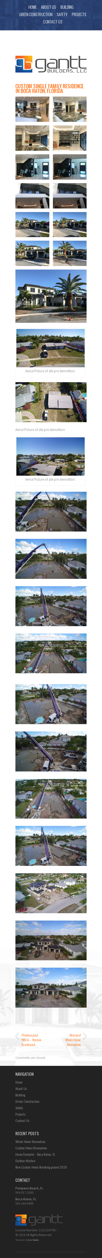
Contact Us (52, 22)
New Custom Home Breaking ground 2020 (41, 1167)
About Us (48, 7)
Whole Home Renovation (73, 1040)
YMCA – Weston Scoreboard (31, 1040)
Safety (62, 14)
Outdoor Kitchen (25, 1160)
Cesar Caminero (33, 1239)
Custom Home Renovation (31, 1147)
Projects (79, 14)
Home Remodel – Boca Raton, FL (35, 1154)
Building (67, 7)
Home (32, 7)
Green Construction (36, 14)
